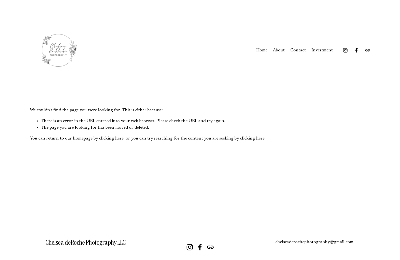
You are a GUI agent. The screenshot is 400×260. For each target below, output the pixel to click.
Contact (298, 50)
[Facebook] (356, 50)
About (279, 50)
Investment (322, 50)
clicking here (111, 138)
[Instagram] (345, 50)
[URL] (367, 50)
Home (261, 50)
